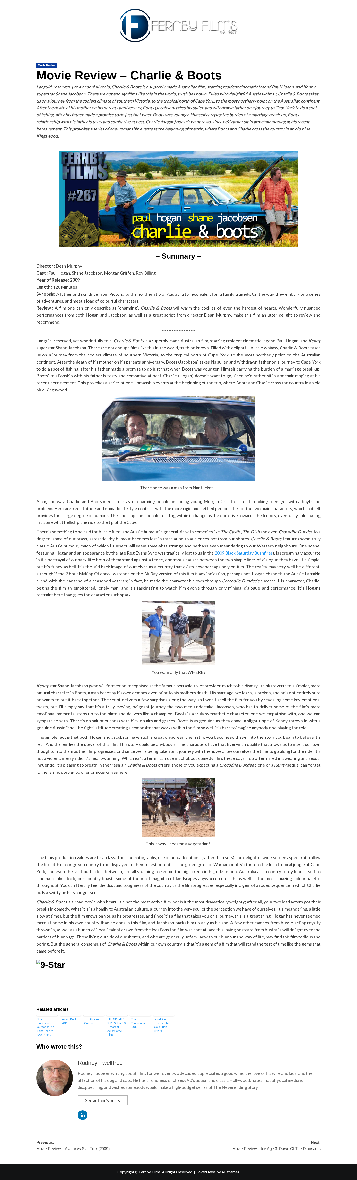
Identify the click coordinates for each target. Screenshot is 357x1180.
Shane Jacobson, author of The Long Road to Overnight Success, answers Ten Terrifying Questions (45, 1026)
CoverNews (206, 1172)
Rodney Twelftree (100, 1062)
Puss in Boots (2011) (69, 1020)
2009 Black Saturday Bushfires (244, 552)
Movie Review (46, 65)
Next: (276, 1145)
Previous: (73, 1145)
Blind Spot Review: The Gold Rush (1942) (162, 1024)
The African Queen (91, 1020)
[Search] (321, 57)
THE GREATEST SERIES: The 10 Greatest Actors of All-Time (116, 1026)
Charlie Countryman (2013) (138, 1022)
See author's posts (102, 1100)
